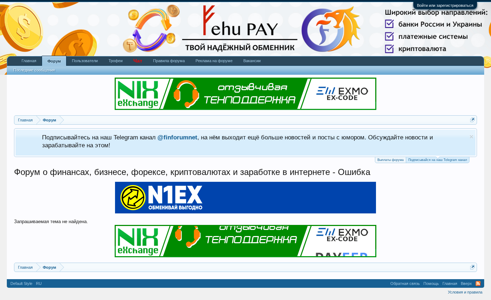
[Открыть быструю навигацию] (472, 119)
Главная (29, 61)
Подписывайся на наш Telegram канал (437, 160)
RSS (478, 283)
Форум (54, 61)
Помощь (431, 283)
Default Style (21, 283)
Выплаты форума (390, 160)
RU (39, 283)
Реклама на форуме (214, 61)
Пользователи (85, 61)
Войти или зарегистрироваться (445, 5)
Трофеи (116, 61)
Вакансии (252, 61)
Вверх (466, 283)
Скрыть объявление (471, 136)
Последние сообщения (34, 70)
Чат (137, 61)
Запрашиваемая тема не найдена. (51, 221)
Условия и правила (465, 292)
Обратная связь (405, 283)
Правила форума (169, 61)
